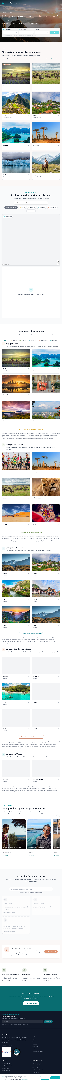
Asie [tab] (15, 340)
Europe (42, 207)
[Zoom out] (58, 263)
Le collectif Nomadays (7, 1063)
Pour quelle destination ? (15, 886)
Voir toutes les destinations (52, 59)
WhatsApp (36, 1067)
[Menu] (58, 2)
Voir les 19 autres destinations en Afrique (32, 532)
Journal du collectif (6, 1068)
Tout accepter (55, 1078)
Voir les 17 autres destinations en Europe (32, 633)
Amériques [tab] (44, 340)
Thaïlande (35, 1037)
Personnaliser (36, 1078)
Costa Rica (35, 1044)
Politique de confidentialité (23, 1024)
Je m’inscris (48, 1021)
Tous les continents (11, 207)
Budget (38, 29)
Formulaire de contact (39, 1070)
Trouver (53, 32)
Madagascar (35, 1046)
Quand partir (8, 29)
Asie (23, 207)
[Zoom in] (58, 261)
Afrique (32, 207)
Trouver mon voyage (31, 1003)
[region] (31, 240)
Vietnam (34, 1039)
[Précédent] (55, 815)
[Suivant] (58, 815)
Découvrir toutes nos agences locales (30, 862)
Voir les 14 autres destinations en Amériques (31, 737)
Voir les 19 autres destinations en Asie (32, 429)
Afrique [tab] (23, 340)
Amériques (53, 207)
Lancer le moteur (50, 951)
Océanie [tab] (54, 340)
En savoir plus (25, 1079)
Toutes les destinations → (38, 1051)
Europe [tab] (33, 340)
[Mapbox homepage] (5, 264)
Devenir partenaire (6, 1070)
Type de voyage (23, 29)
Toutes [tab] (5, 340)
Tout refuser (45, 1078)
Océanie (31, 211)
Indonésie (35, 1042)
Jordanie (35, 1049)
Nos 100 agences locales (7, 1066)
